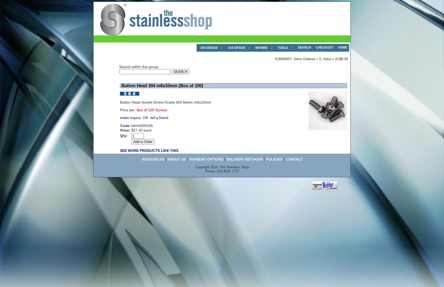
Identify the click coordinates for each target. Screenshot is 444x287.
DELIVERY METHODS (244, 159)
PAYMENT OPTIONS (206, 159)
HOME (342, 47)
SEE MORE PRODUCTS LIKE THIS (149, 151)
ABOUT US (176, 159)
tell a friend (159, 118)
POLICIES (274, 159)
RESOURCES (153, 159)
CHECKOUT (325, 47)
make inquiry (130, 118)
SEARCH (304, 47)
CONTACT (294, 159)
